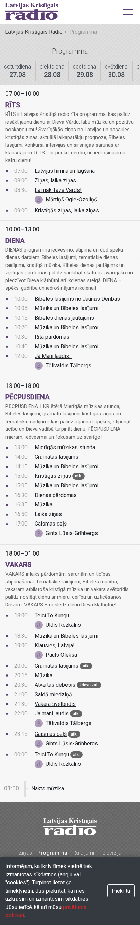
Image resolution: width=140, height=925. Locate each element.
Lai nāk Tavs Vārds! (58, 190)
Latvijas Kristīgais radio (31, 11)
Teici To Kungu (52, 615)
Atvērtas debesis (55, 685)
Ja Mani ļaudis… (53, 356)
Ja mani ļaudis (52, 713)
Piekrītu (121, 891)
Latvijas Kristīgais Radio (34, 32)
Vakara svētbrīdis (55, 704)
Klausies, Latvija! (55, 645)
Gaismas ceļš (51, 523)
